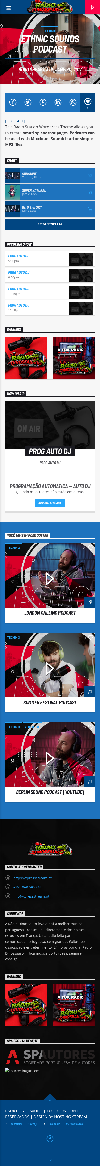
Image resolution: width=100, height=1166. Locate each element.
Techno (49, 31)
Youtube (32, 727)
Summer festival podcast (49, 702)
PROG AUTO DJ (18, 256)
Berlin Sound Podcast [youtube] (50, 792)
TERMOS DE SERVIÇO (24, 1124)
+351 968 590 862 (27, 887)
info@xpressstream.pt (31, 896)
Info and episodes (50, 503)
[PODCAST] (15, 121)
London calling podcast (50, 613)
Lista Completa (50, 224)
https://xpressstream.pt (32, 878)
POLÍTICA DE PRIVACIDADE (66, 1124)
